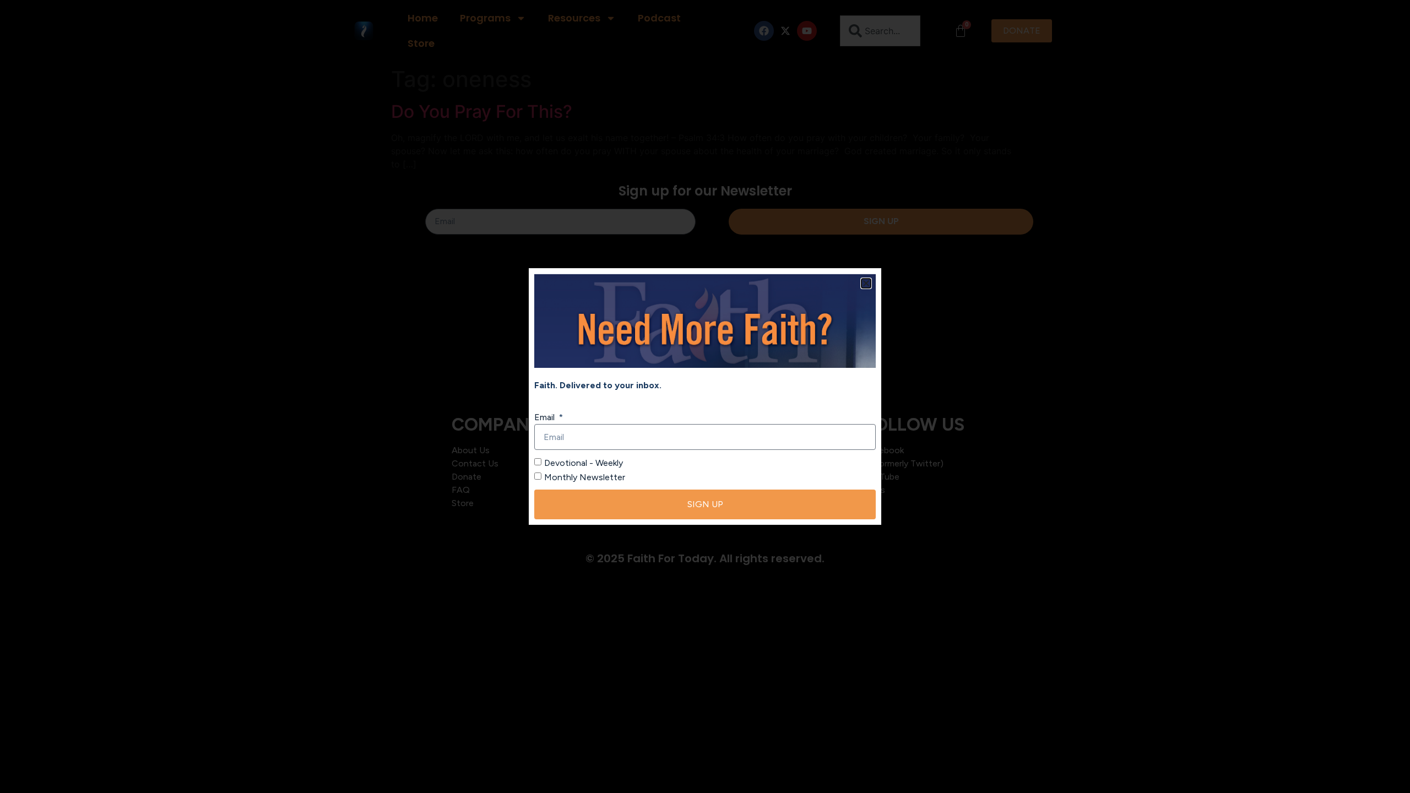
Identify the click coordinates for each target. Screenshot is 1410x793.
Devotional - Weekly (583, 463)
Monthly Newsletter (584, 477)
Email (545, 417)
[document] (705, 396)
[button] (866, 283)
